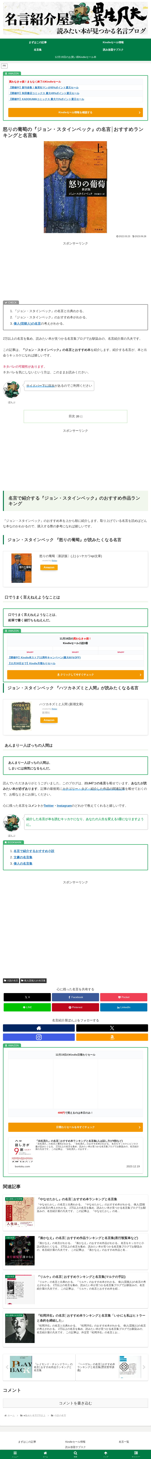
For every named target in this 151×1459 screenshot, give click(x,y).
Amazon (49, 567)
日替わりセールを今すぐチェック (75, 1127)
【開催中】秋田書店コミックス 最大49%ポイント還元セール (44, 93)
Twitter (49, 805)
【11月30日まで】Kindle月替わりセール (31, 663)
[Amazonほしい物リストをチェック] (112, 1037)
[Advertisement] (75, 272)
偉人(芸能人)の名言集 (34, 980)
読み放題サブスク (75, 1447)
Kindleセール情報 (75, 1441)
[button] (139, 847)
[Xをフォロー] (112, 1028)
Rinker (54, 560)
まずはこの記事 (27, 1441)
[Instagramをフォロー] (39, 1037)
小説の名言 (12, 980)
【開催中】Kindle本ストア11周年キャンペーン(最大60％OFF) (44, 657)
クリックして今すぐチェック (77, 674)
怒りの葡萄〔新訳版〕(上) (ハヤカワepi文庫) (70, 556)
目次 (72, 416)
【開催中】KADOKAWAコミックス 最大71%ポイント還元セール (46, 99)
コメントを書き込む (75, 1403)
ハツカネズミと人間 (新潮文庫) (61, 704)
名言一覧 (124, 1441)
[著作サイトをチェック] (39, 1028)
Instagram (64, 805)
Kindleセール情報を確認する (75, 112)
